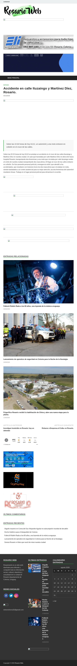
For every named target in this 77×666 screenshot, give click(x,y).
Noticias (6, 85)
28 (69, 591)
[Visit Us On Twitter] (11, 597)
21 (69, 587)
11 (58, 583)
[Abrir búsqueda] (71, 78)
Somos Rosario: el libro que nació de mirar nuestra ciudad (25, 542)
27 (65, 591)
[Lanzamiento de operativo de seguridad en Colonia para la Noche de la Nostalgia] (38, 335)
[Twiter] (72, 1)
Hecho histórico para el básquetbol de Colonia (20, 532)
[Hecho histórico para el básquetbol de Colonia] (34, 600)
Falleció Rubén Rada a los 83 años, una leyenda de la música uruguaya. (31, 306)
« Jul (54, 601)
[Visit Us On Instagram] (16, 597)
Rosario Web (19, 663)
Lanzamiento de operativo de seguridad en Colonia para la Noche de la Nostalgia (35, 359)
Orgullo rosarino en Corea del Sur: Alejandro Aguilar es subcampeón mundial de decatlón (36, 529)
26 (62, 591)
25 (58, 591)
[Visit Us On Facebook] (6, 597)
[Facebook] (69, 1)
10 (55, 583)
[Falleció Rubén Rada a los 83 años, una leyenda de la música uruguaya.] (38, 282)
